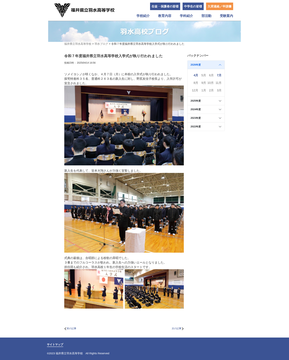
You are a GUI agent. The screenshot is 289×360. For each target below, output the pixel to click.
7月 (219, 75)
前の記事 (71, 328)
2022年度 (196, 126)
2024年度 (196, 109)
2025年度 (196, 100)
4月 (196, 75)
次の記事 (177, 328)
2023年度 (196, 118)
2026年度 (196, 64)
